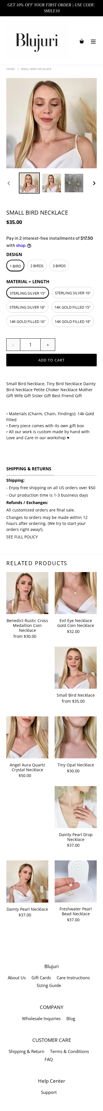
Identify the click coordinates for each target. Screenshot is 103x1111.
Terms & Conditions (69, 1051)
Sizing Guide (49, 985)
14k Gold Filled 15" (72, 307)
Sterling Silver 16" (73, 292)
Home (10, 69)
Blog (70, 1018)
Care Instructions (73, 977)
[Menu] (93, 41)
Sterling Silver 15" (27, 293)
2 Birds (36, 265)
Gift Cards (41, 977)
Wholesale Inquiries (41, 1018)
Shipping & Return (26, 1051)
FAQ (49, 1059)
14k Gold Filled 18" (73, 321)
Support (49, 1092)
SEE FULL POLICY (22, 536)
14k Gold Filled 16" (27, 321)
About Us (17, 977)
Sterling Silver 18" (27, 307)
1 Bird (15, 266)
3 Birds (59, 265)
